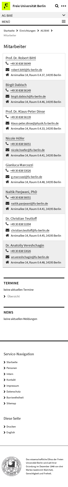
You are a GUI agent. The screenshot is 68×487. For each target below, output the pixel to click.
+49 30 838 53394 (20, 224)
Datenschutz (13, 391)
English (11, 432)
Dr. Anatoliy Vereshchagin (25, 245)
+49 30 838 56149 (20, 90)
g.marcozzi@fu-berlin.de (26, 177)
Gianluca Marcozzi (19, 165)
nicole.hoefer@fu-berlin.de (28, 150)
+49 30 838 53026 (20, 171)
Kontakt (11, 379)
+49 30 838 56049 (20, 64)
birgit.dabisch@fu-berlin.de (28, 96)
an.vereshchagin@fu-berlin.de (30, 257)
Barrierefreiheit (15, 397)
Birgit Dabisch (16, 84)
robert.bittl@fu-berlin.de (26, 70)
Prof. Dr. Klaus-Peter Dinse (25, 111)
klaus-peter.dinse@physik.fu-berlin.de (35, 123)
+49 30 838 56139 (20, 117)
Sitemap (11, 403)
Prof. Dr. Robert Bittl (21, 58)
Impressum (13, 385)
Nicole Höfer (15, 138)
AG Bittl (45, 30)
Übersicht (13, 296)
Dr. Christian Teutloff (21, 218)
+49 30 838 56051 (20, 144)
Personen (12, 368)
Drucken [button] (11, 426)
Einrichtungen (28, 30)
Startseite (9, 30)
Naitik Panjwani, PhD (21, 191)
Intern (10, 374)
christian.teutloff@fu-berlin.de (30, 230)
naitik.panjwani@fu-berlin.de (29, 203)
